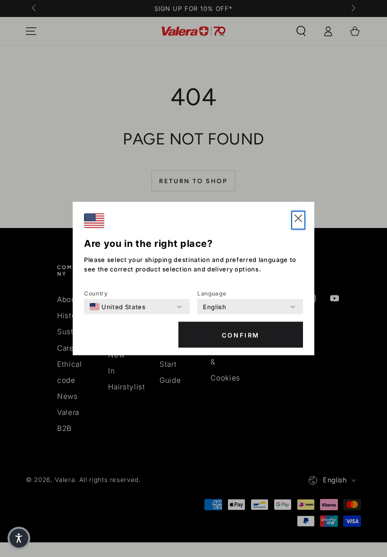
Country (96, 293)
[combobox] (118, 307)
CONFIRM (241, 334)
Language (211, 293)
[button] (19, 538)
